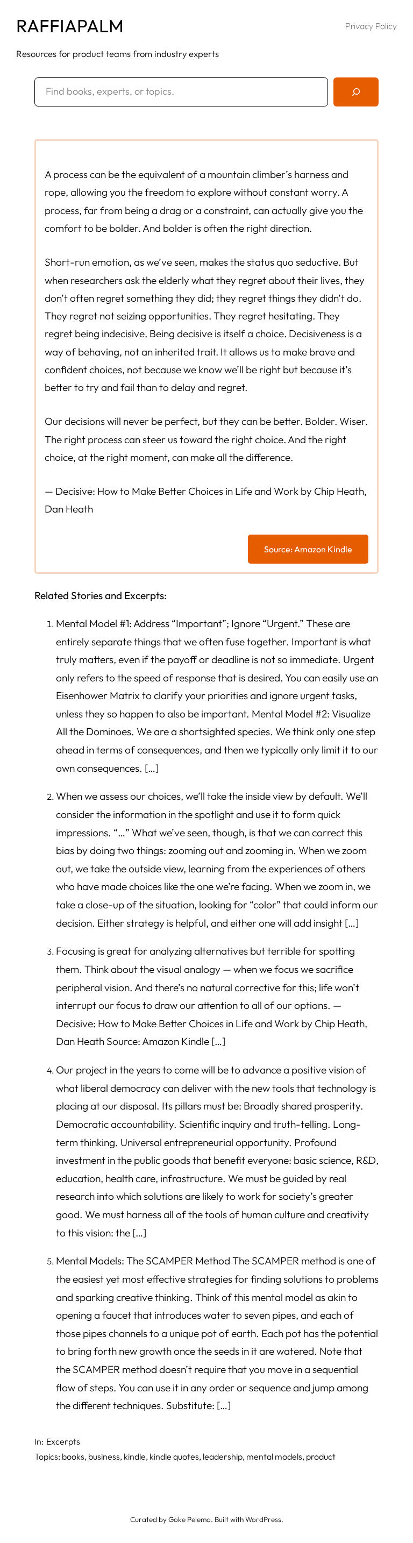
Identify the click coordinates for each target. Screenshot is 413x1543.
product (321, 1456)
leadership (223, 1456)
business (104, 1456)
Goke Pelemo (189, 1519)
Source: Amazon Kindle (308, 549)
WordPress (263, 1519)
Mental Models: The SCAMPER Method (144, 1260)
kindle (135, 1456)
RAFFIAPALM (70, 26)
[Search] (356, 91)
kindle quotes (174, 1456)
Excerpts (63, 1441)
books (73, 1456)
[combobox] (181, 91)
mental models (274, 1456)
